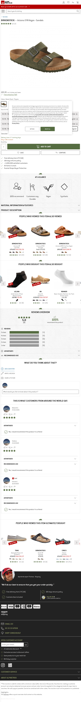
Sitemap (6, 694)
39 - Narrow (7, 114)
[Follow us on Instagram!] (4, 665)
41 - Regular (7, 119)
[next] (77, 235)
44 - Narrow (7, 124)
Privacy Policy (15, 123)
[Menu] (3, 11)
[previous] (3, 235)
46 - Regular (7, 129)
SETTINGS (32, 129)
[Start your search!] (78, 11)
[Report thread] (14, 414)
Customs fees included (14, 597)
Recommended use (11, 464)
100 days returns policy (12, 161)
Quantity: (4, 142)
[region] (40, 117)
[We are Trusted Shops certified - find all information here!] (44, 597)
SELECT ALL (47, 129)
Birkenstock (8, 20)
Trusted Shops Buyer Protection (15, 168)
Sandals (5, 17)
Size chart (4, 133)
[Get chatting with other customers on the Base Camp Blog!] (11, 665)
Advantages (8, 425)
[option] (40, 57)
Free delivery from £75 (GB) (14, 158)
